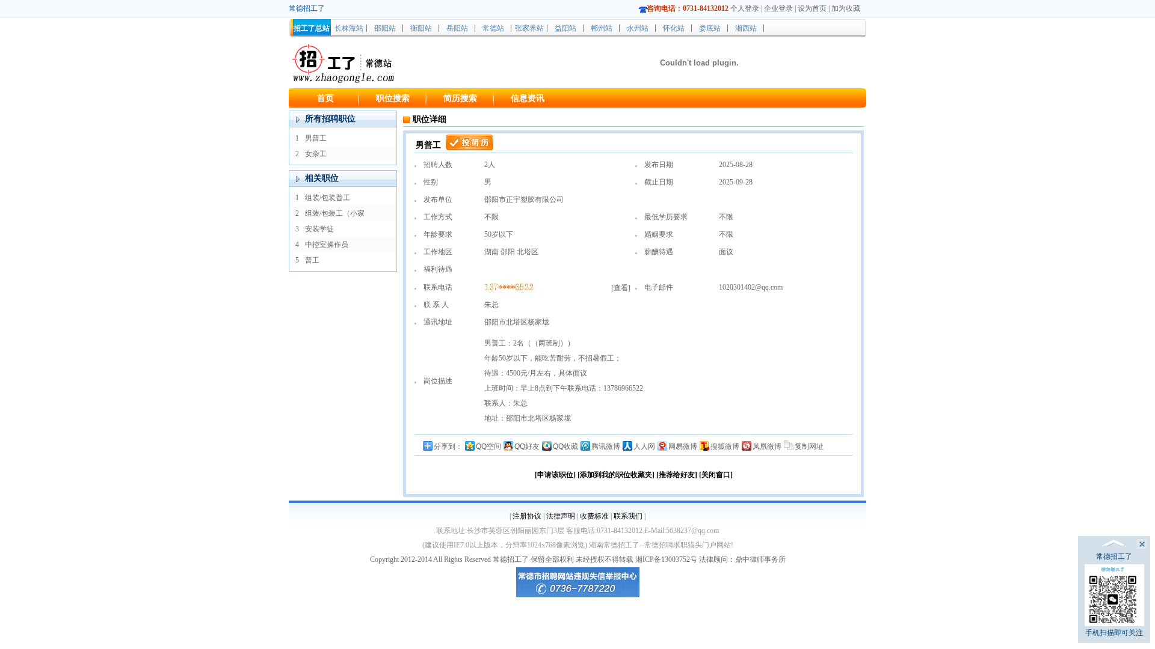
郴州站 (601, 28)
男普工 (316, 138)
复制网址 (809, 446)
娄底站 (710, 28)
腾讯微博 (605, 446)
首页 (325, 98)
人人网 (644, 446)
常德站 (493, 28)
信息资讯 (527, 98)
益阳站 (565, 28)
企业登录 (778, 8)
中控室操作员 (326, 244)
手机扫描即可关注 (1114, 633)
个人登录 (744, 8)
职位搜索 (393, 98)
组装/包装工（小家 (335, 213)
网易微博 (682, 446)
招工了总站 (312, 28)
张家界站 (529, 28)
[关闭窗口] (716, 475)
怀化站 (674, 28)
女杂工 (316, 154)
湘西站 (746, 28)
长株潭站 (348, 28)
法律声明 (560, 516)
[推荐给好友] (676, 475)
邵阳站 (385, 28)
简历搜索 (460, 98)
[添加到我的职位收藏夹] (616, 475)
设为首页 (812, 8)
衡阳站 (421, 28)
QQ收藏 (565, 446)
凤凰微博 (767, 446)
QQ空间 (488, 446)
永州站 (637, 28)
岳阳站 (457, 28)
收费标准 (594, 516)
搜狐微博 (724, 446)
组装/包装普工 (327, 197)
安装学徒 (319, 229)
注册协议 (527, 516)
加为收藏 (845, 8)
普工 (312, 260)
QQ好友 (527, 446)
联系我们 (628, 516)
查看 (621, 288)
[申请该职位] (555, 475)
